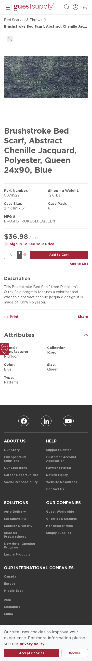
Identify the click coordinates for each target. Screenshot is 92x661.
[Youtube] (68, 421)
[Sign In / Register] (75, 7)
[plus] (19, 253)
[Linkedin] (46, 421)
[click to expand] (10, 39)
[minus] (19, 257)
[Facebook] (23, 421)
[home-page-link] (34, 7)
